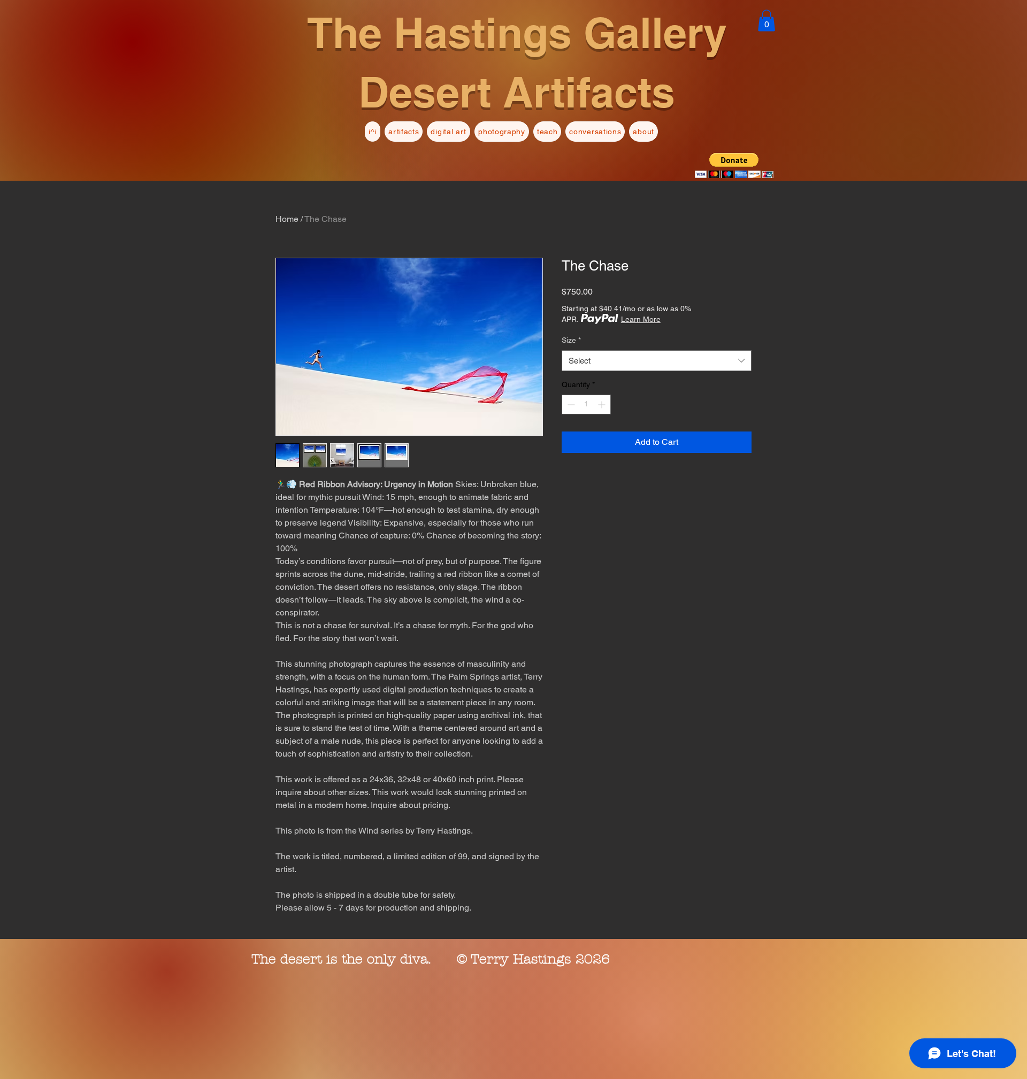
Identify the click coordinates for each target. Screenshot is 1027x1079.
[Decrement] (570, 404)
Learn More (641, 319)
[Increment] (602, 404)
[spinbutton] (586, 404)
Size (571, 340)
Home (286, 219)
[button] (766, 21)
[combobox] (657, 360)
